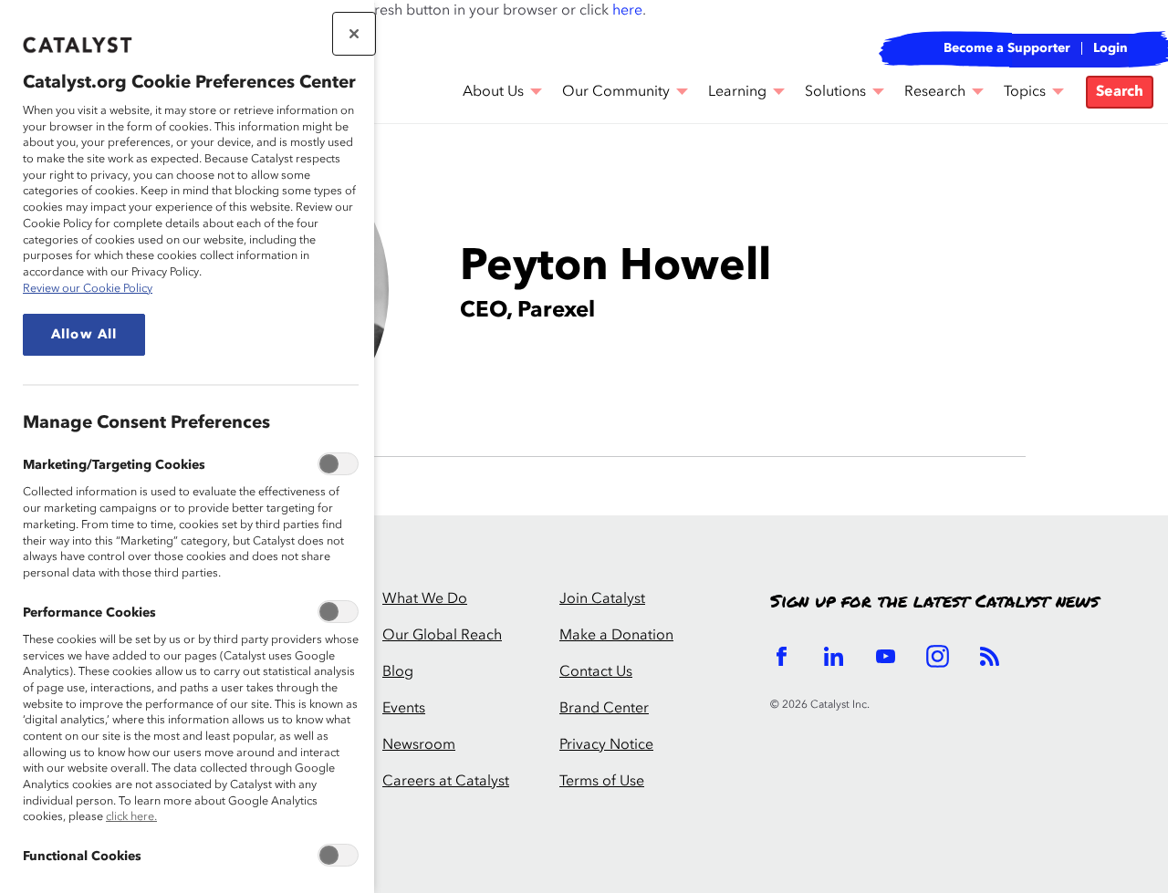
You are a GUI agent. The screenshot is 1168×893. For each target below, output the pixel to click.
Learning (737, 92)
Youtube (885, 656)
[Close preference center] (354, 34)
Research (934, 92)
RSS (989, 656)
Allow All (84, 334)
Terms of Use (601, 781)
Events (403, 708)
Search (1119, 92)
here (627, 11)
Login (1110, 48)
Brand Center (604, 708)
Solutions (835, 92)
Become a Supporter (1007, 48)
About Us (493, 92)
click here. (131, 817)
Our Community (616, 92)
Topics (1025, 92)
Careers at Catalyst (445, 781)
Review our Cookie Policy (87, 289)
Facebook (781, 656)
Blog (397, 672)
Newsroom (418, 745)
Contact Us (595, 672)
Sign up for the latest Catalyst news (934, 602)
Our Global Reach (442, 635)
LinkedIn (833, 656)
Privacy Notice (606, 745)
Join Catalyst (602, 599)
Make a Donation (616, 635)
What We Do (424, 599)
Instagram (937, 656)
